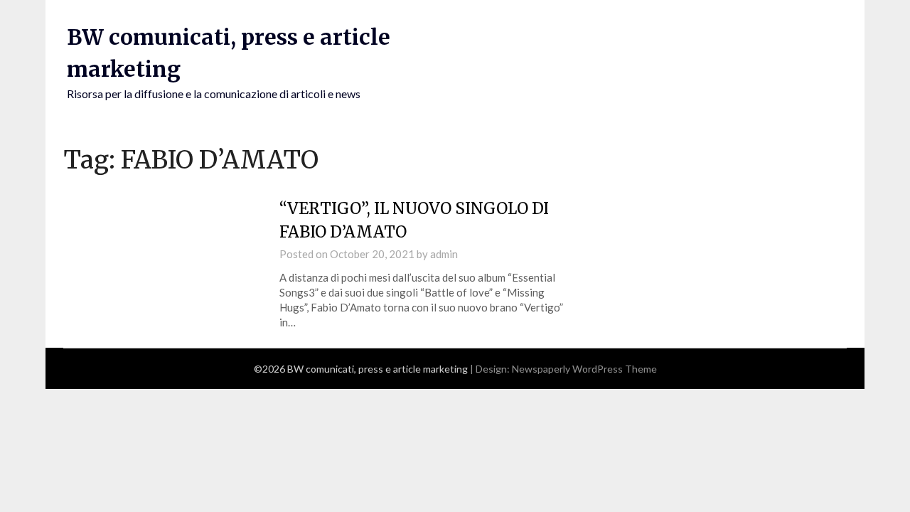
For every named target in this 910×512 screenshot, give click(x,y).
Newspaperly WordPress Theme (584, 369)
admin (444, 253)
